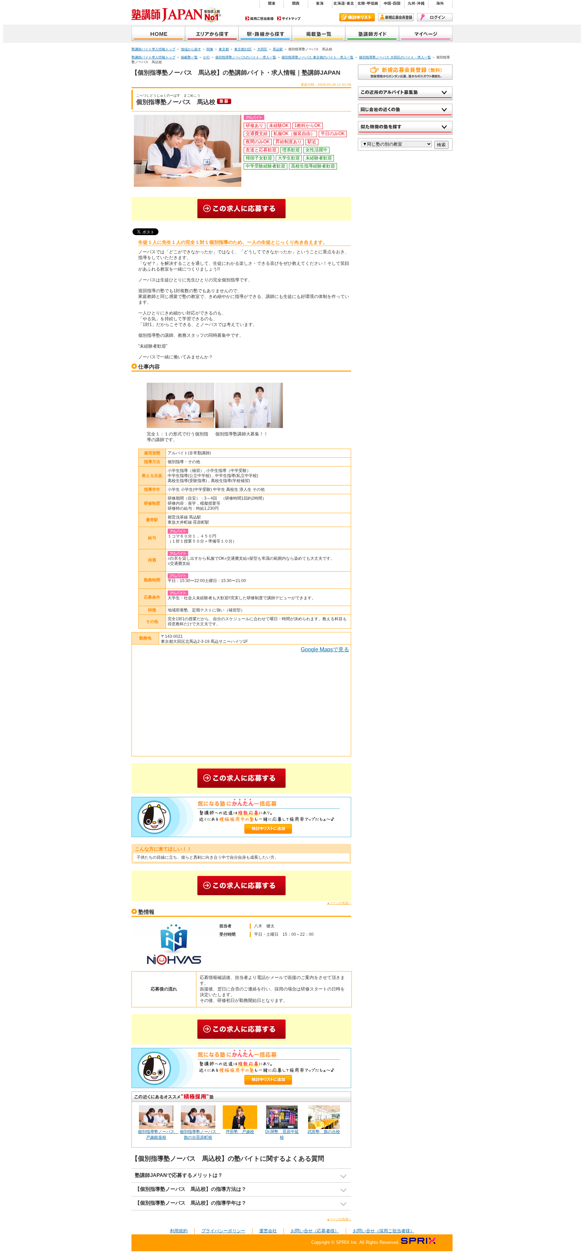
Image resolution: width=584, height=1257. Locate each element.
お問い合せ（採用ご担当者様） (383, 1230)
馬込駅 (278, 49)
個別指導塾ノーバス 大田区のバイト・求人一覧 (395, 57)
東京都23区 (243, 49)
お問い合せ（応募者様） (315, 1230)
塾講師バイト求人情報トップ (153, 49)
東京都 (224, 49)
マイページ (426, 34)
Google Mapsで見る (325, 649)
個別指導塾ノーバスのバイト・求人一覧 (245, 57)
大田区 (262, 49)
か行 (206, 57)
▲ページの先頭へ (339, 903)
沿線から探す (265, 34)
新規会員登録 (396, 17)
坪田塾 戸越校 (240, 1131)
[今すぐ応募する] (241, 209)
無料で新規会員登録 (405, 72)
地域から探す (212, 34)
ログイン (435, 17)
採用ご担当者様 (259, 18)
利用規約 (179, 1230)
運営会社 (268, 1230)
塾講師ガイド (372, 34)
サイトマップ (289, 18)
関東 (209, 49)
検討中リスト (357, 17)
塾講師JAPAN (158, 34)
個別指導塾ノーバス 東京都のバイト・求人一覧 (318, 57)
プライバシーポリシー (223, 1230)
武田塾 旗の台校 (324, 1131)
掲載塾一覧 (318, 34)
